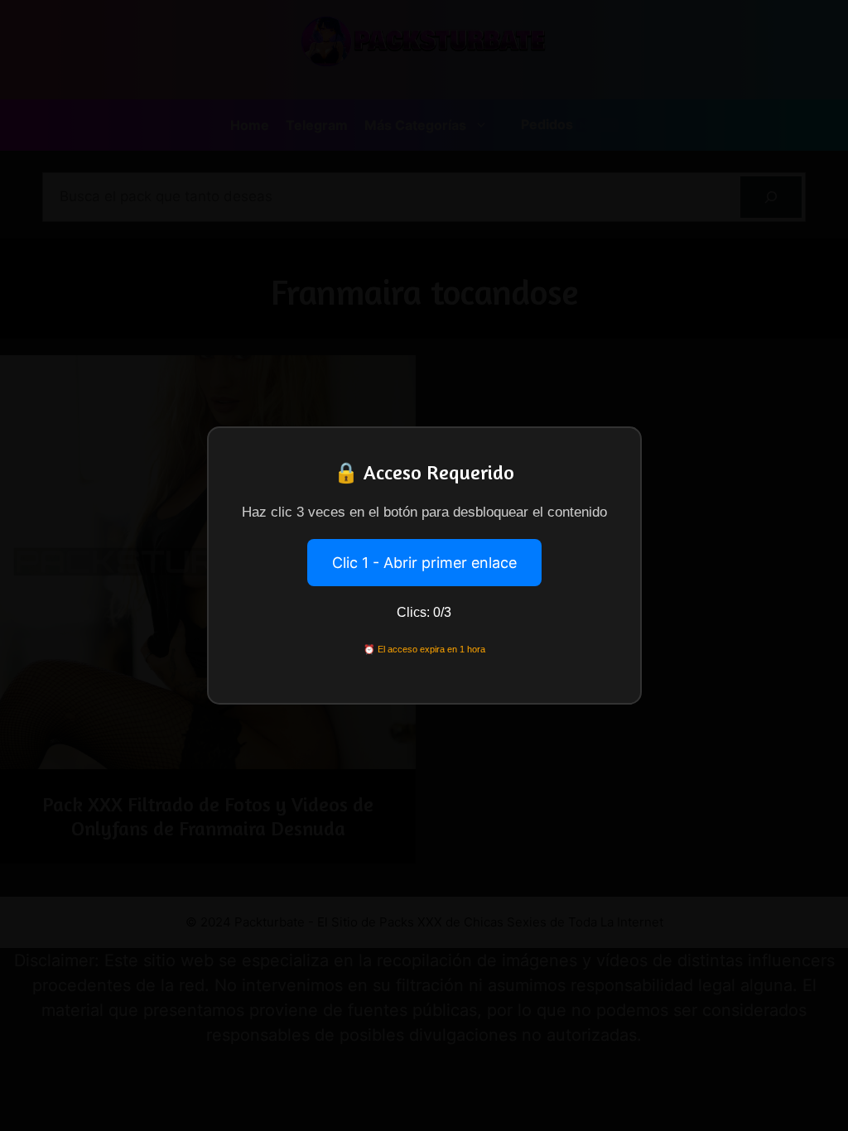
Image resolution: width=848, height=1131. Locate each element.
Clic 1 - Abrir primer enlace (424, 562)
